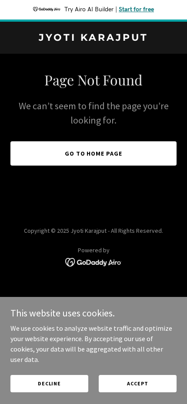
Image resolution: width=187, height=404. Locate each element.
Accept (137, 383)
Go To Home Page (94, 153)
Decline (49, 383)
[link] (93, 38)
